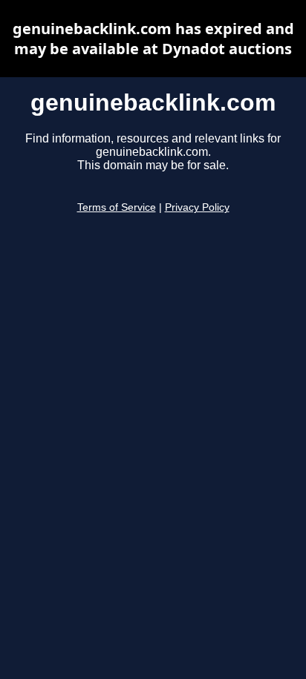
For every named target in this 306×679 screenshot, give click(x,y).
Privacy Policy (197, 207)
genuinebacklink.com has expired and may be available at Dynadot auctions (153, 39)
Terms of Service (116, 207)
